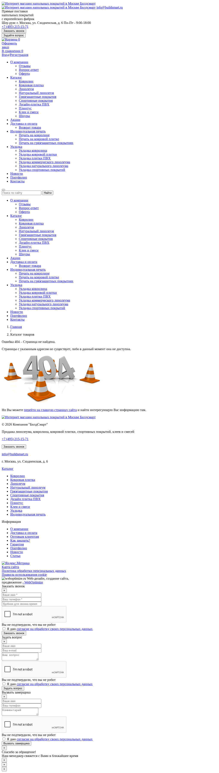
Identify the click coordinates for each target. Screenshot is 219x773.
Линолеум (26, 89)
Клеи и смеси (28, 112)
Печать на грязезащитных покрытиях (46, 143)
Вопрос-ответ (29, 70)
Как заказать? (20, 540)
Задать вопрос (12, 688)
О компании (19, 62)
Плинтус (25, 108)
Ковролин (26, 81)
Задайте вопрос (13, 35)
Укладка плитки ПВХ (35, 158)
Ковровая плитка (31, 85)
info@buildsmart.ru (109, 7)
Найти (48, 192)
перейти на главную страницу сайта (50, 410)
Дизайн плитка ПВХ (25, 499)
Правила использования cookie (24, 574)
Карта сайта (10, 567)
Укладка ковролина (33, 150)
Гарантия (17, 544)
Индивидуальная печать (28, 131)
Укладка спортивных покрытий (42, 170)
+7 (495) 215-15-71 (15, 26)
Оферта (24, 73)
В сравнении (12, 51)
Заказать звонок (13, 30)
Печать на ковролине (34, 135)
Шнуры (24, 116)
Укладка (16, 146)
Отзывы (25, 66)
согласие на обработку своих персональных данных (55, 629)
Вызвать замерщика (16, 743)
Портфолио (18, 177)
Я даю (49, 629)
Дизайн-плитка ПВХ (34, 104)
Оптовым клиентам (24, 536)
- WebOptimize (32, 582)
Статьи (15, 556)
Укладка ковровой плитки (38, 154)
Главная (16, 327)
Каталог (16, 77)
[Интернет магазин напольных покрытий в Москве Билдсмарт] (49, 3)
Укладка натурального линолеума (43, 166)
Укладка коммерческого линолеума (44, 162)
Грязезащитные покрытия (37, 96)
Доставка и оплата (23, 123)
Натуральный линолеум (36, 93)
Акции (15, 120)
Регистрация (19, 55)
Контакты (17, 181)
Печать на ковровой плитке (39, 139)
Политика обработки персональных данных (34, 571)
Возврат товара (30, 127)
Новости (16, 173)
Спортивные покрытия (36, 100)
